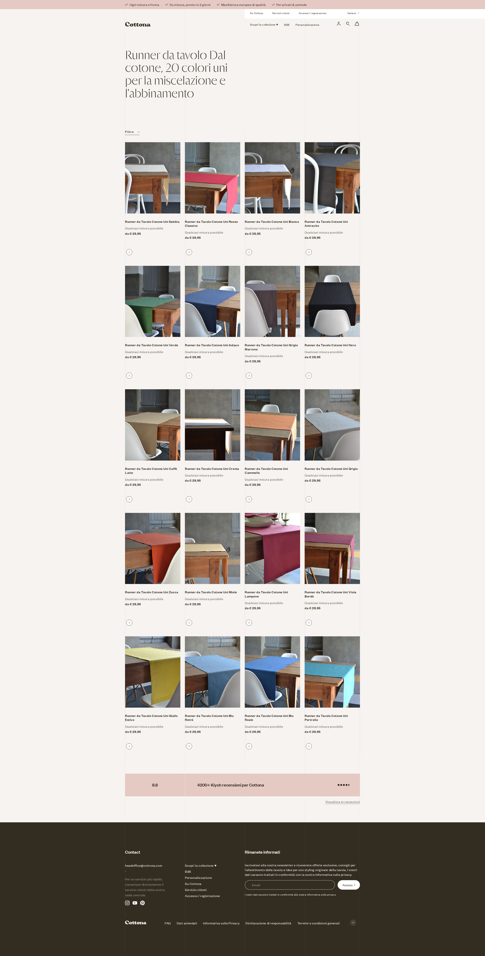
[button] (348, 24)
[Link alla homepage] (162, 18)
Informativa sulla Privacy (221, 923)
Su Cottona (256, 13)
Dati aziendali (187, 923)
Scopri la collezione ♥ (201, 865)
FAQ (168, 923)
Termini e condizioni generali (318, 923)
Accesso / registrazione (313, 13)
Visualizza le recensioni (342, 802)
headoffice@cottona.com (143, 865)
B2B (188, 871)
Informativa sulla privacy (333, 874)
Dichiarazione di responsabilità (268, 923)
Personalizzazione (198, 877)
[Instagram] (127, 903)
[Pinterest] (142, 903)
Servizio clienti (281, 13)
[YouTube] (135, 903)
